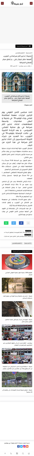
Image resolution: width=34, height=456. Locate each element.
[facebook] (18, 446)
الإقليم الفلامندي (20, 53)
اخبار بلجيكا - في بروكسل (10, 443)
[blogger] (27, 446)
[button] (21, 223)
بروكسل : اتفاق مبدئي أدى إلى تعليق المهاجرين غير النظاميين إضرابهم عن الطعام (17, 344)
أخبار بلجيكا (28, 53)
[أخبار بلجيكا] (15, 446)
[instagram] (24, 446)
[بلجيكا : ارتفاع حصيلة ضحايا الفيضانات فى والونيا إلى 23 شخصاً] (17, 379)
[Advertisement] (17, 25)
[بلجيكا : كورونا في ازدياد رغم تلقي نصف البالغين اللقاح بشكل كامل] (17, 309)
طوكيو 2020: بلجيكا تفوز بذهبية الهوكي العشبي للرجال (18, 274)
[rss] (30, 446)
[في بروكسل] (12, 446)
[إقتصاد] (17, 449)
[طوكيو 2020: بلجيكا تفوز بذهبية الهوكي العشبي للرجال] (17, 262)
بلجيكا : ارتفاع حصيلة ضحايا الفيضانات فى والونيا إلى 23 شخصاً (17, 391)
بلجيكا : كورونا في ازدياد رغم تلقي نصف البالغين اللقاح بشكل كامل (18, 321)
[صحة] (20, 449)
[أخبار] (4, 446)
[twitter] (21, 446)
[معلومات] (14, 449)
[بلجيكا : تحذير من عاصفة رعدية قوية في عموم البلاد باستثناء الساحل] (17, 285)
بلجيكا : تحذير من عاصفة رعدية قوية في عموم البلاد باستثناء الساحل (17, 297)
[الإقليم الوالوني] (7, 446)
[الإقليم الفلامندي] (10, 446)
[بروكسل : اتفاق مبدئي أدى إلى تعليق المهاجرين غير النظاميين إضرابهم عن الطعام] (17, 332)
